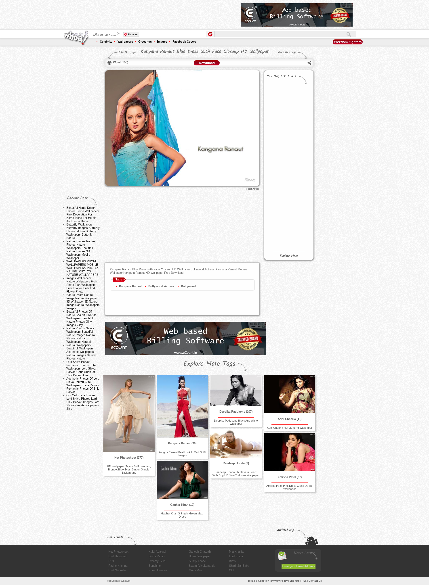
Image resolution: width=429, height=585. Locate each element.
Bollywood (188, 286)
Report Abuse (252, 189)
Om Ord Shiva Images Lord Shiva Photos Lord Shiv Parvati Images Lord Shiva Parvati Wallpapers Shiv (82, 402)
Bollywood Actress (161, 286)
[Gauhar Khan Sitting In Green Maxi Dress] (182, 480)
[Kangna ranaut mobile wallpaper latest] (277, 181)
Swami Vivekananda (202, 565)
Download (207, 63)
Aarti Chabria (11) (289, 419)
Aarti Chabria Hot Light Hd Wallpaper (289, 427)
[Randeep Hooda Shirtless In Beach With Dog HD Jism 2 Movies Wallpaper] (236, 443)
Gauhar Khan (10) (182, 504)
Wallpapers (125, 41)
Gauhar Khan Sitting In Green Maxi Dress (182, 515)
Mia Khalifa (236, 551)
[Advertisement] (156, 13)
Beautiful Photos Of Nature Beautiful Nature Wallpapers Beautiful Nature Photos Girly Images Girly (81, 318)
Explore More (289, 256)
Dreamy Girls (157, 561)
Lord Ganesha (117, 570)
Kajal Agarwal (157, 551)
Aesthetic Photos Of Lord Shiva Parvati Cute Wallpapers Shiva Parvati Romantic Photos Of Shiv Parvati (82, 385)
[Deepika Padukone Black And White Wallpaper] (236, 390)
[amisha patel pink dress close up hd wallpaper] (289, 452)
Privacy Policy (279, 580)
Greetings (145, 41)
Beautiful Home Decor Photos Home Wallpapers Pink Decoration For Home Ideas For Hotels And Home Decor (82, 214)
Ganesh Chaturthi (200, 551)
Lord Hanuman (117, 556)
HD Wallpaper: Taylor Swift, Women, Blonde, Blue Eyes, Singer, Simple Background (129, 469)
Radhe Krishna (117, 565)
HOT (111, 561)
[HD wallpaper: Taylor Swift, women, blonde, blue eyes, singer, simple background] (129, 413)
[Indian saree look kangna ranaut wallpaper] (299, 127)
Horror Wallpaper (199, 556)
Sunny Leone (197, 561)
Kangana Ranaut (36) (182, 443)
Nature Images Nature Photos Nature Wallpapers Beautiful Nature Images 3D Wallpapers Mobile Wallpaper (80, 250)
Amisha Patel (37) (290, 477)
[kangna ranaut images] (299, 222)
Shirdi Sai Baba (239, 565)
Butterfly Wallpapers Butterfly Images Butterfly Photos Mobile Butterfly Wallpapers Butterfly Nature (83, 231)
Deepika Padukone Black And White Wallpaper (236, 422)
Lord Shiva (236, 556)
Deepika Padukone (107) (235, 411)
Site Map (295, 580)
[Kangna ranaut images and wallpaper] (277, 121)
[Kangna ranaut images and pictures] (277, 96)
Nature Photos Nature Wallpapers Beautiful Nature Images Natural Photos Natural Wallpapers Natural (80, 335)
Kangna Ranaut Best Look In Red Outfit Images (182, 454)
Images (162, 41)
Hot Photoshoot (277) (128, 457)
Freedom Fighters (348, 42)
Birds (232, 561)
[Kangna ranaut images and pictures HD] (299, 99)
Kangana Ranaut (130, 286)
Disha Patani (157, 556)
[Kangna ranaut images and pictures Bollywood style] (299, 177)
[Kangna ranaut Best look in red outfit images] (299, 198)
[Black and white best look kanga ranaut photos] (277, 148)
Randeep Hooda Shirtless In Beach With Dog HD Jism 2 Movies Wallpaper (235, 474)
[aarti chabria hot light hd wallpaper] (289, 394)
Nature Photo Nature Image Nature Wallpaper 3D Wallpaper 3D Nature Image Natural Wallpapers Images (83, 301)
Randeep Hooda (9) (236, 463)
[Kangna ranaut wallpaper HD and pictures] (277, 215)
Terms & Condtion (258, 580)
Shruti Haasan (158, 570)
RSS (304, 580)
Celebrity (106, 41)
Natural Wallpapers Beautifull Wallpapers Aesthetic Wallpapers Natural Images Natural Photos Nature (81, 351)
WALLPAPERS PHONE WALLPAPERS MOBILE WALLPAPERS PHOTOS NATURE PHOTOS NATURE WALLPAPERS (82, 268)
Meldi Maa (195, 570)
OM (231, 570)
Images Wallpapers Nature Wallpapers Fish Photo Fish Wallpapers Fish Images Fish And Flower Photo (81, 284)
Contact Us (315, 580)
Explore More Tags (209, 364)
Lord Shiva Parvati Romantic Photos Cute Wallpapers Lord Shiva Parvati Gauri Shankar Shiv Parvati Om (81, 368)
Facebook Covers (184, 41)
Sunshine (155, 565)
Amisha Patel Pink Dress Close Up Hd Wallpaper (289, 487)
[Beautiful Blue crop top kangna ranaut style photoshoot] (299, 155)
